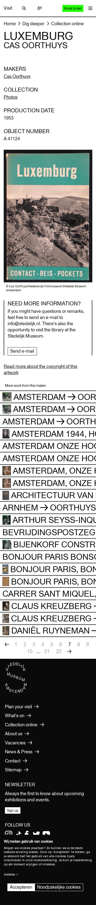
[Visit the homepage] (16, 692)
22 (59, 651)
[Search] (24, 8)
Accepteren (21, 887)
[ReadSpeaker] (39, 8)
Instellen (9, 874)
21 (47, 651)
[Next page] (69, 651)
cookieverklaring (45, 860)
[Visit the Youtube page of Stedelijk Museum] (46, 834)
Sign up (12, 810)
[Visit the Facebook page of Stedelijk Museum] (26, 834)
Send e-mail (22, 351)
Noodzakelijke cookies (59, 887)
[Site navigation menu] (89, 8)
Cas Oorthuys (17, 76)
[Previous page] (7, 644)
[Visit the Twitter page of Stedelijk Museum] (36, 834)
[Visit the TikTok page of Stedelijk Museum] (18, 834)
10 (29, 651)
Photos (10, 97)
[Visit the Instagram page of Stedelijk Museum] (8, 834)
